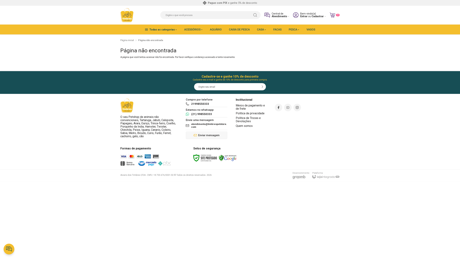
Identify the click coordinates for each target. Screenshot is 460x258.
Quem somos (244, 126)
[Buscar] (255, 15)
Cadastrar (318, 16)
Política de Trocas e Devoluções (248, 119)
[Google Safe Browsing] (228, 158)
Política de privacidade (250, 113)
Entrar (304, 16)
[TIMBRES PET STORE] (127, 15)
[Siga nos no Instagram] (297, 107)
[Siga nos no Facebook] (278, 107)
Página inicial (127, 40)
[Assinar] (262, 86)
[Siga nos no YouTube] (288, 107)
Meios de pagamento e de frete (250, 107)
